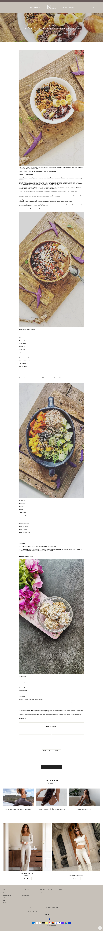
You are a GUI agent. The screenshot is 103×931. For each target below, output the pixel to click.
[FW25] (76, 847)
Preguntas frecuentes (25, 895)
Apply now (42, 892)
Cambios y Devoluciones (7, 895)
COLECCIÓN (64, 7)
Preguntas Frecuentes (6, 898)
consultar (26, 878)
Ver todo (51, 783)
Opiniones (4, 902)
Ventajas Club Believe (25, 893)
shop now (76, 878)
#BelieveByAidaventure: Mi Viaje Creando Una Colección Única (19, 809)
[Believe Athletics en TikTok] (49, 914)
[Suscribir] (65, 910)
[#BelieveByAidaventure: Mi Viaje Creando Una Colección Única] (18, 797)
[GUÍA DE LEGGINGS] (27, 847)
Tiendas (4, 900)
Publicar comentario (51, 750)
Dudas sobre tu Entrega (7, 893)
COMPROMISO (72, 7)
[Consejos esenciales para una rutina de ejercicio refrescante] (51, 797)
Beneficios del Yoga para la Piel (84, 809)
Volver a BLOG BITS (52, 767)
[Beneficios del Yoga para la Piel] (84, 797)
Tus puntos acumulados (25, 892)
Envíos (4, 897)
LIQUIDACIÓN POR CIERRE (35, 7)
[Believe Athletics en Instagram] (46, 914)
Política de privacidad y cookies (33, 911)
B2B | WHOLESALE (62, 892)
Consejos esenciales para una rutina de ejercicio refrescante (51, 809)
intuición (73, 710)
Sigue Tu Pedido (5, 892)
